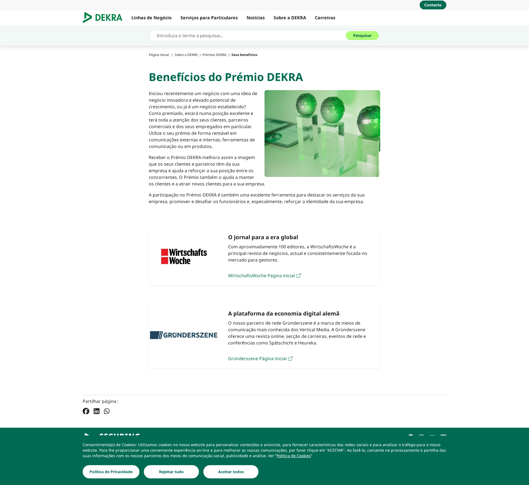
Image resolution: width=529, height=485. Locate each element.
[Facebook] (86, 410)
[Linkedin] (96, 410)
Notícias (256, 18)
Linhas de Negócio (151, 18)
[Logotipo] (105, 17)
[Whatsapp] (107, 410)
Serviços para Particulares (209, 18)
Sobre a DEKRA (290, 18)
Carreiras (325, 18)
